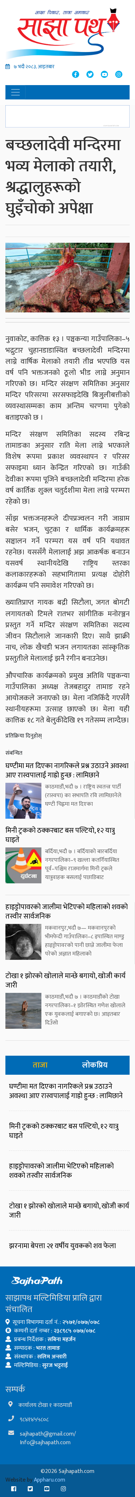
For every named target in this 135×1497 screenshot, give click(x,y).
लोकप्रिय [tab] (95, 1065)
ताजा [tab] (40, 1065)
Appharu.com (49, 1480)
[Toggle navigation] (15, 92)
